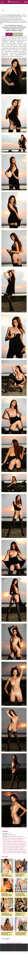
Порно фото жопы (7, 839)
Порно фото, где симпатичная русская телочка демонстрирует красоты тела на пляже (6, 914)
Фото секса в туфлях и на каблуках (19, 852)
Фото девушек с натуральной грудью (15, 847)
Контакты (14, 949)
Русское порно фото (12, 836)
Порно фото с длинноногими (13, 851)
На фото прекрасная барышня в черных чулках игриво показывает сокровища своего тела (20, 876)
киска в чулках (19, 37)
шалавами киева (4, 21)
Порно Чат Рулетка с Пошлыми (14, 943)
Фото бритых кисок (21, 843)
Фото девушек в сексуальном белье (11, 844)
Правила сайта (14, 947)
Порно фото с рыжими (13, 841)
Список (9, 34)
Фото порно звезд (11, 838)
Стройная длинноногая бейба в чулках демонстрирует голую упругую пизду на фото (6, 934)
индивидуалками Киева (14, 15)
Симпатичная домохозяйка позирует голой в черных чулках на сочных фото (6, 895)
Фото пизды (14, 839)
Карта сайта (14, 945)
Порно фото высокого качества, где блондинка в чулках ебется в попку (20, 914)
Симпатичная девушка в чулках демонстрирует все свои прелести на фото (21, 934)
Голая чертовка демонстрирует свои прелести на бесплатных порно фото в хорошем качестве (7, 876)
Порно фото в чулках (21, 838)
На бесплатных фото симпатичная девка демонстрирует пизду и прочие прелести (20, 895)
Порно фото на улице (12, 843)
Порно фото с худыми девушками (10, 849)
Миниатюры (18, 34)
